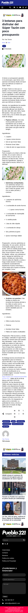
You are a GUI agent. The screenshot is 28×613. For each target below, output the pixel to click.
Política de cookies (8, 558)
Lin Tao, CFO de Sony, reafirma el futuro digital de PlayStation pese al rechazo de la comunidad (13, 518)
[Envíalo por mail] (14, 410)
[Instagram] (23, 7)
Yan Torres (8, 39)
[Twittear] (23, 410)
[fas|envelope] (3, 603)
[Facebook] (14, 7)
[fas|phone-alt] (3, 600)
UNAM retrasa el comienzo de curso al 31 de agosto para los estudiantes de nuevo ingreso (12, 477)
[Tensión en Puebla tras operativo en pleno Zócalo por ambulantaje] (14, 482)
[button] (10, 7)
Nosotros (5, 555)
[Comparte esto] (19, 410)
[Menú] (2, 7)
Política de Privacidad (9, 561)
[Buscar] (24, 540)
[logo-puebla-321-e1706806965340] (7, 3)
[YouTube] (20, 7)
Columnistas (6, 550)
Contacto (5, 553)
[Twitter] (17, 7)
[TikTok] (26, 7)
